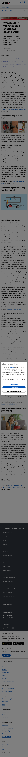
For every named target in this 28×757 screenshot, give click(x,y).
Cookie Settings (14, 384)
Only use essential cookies (14, 391)
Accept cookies (14, 387)
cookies (12, 367)
